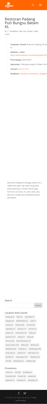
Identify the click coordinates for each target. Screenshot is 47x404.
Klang (30, 337)
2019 (17, 372)
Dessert (22, 329)
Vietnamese (18, 361)
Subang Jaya (21, 357)
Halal (36, 31)
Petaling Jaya (35, 349)
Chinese (19, 325)
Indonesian (21, 333)
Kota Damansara (23, 341)
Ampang (10, 317)
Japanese (10, 337)
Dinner (30, 31)
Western (30, 361)
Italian (32, 333)
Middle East (11, 349)
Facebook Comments (29, 73)
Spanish (9, 357)
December (10, 376)
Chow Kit (31, 325)
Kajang (21, 337)
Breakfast (14, 31)
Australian (29, 317)
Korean (10, 341)
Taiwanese (35, 357)
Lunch (7, 34)
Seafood (21, 353)
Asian (19, 317)
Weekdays (32, 380)
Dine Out (22, 31)
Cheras (9, 325)
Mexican (35, 345)
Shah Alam (33, 353)
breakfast (27, 372)
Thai (8, 361)
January (31, 376)
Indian (9, 333)
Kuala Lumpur (12, 345)
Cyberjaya (10, 329)
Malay (24, 345)
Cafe (33, 321)
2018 (9, 372)
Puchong (10, 353)
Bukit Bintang (22, 321)
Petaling (22, 349)
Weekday (21, 380)
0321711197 (24, 69)
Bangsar (10, 321)
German (32, 329)
